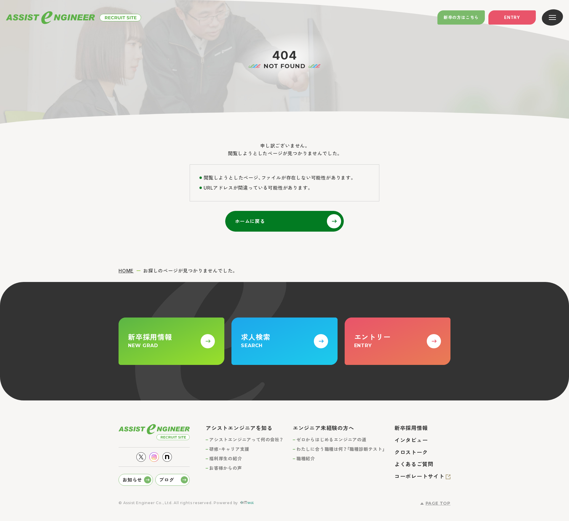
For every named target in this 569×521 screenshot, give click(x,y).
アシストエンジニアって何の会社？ (246, 440)
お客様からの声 (225, 468)
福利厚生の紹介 (225, 458)
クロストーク (411, 452)
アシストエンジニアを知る (239, 428)
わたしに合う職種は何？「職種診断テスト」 (340, 449)
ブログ (166, 480)
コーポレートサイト (419, 476)
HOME (126, 271)
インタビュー (411, 440)
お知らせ (132, 480)
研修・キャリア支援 (229, 449)
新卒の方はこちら (461, 17)
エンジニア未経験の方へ (323, 428)
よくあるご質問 (414, 464)
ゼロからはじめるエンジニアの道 (331, 440)
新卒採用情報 (411, 428)
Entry (512, 17)
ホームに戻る (250, 221)
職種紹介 (305, 458)
